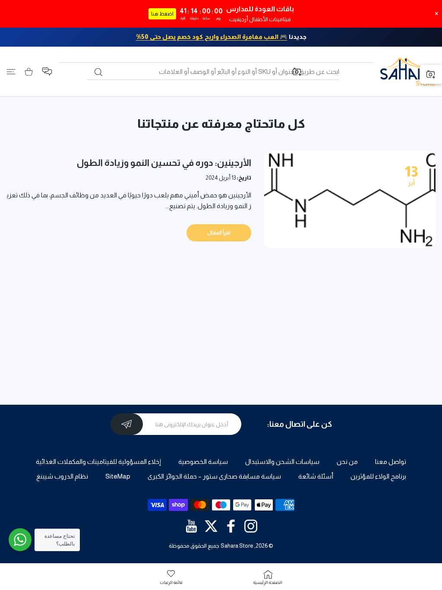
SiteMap (117, 476)
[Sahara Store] (408, 71)
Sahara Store (237, 545)
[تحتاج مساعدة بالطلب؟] (20, 539)
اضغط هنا (162, 14)
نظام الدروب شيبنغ (62, 476)
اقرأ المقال (218, 233)
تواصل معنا (390, 461)
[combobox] (213, 71)
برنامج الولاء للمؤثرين (378, 476)
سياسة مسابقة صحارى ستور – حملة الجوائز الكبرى (214, 476)
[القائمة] (11, 71)
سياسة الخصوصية (203, 461)
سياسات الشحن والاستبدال (282, 461)
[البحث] (98, 72)
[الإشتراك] (126, 424)
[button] (47, 71)
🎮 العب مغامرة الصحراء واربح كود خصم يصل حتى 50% (211, 36)
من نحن (347, 461)
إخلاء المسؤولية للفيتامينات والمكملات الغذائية (98, 461)
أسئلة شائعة (315, 476)
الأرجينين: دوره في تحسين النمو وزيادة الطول (164, 163)
